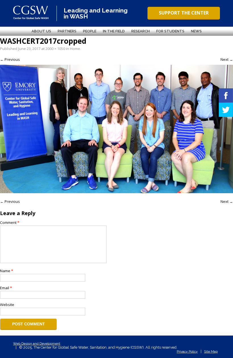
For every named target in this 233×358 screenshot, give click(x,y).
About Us (41, 31)
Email (6, 287)
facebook (226, 95)
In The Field (114, 31)
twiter (226, 110)
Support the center (184, 13)
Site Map (211, 351)
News (196, 31)
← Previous (10, 59)
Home (75, 48)
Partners (67, 31)
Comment (9, 222)
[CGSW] (31, 12)
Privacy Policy (187, 351)
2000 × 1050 (55, 48)
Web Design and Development (36, 343)
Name (6, 270)
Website (7, 304)
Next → (226, 59)
